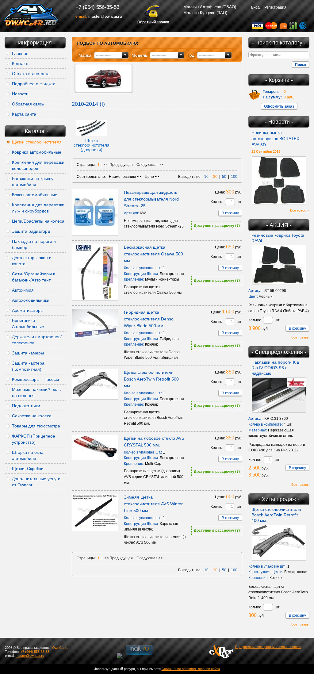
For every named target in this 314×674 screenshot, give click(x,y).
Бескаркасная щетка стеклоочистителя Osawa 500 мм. (153, 254)
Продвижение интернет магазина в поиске (268, 647)
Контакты (21, 63)
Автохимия (23, 290)
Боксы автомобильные (34, 194)
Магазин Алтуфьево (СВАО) (209, 7)
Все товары (300, 337)
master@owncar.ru (105, 16)
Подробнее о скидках (33, 83)
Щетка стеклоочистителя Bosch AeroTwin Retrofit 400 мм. (276, 515)
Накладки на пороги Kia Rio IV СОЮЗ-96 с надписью (275, 368)
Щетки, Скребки (28, 468)
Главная (20, 53)
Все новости (299, 210)
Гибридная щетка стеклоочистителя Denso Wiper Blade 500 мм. (149, 319)
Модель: (140, 55)
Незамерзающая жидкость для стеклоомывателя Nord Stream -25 (151, 199)
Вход (255, 7)
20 (215, 176)
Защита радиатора (31, 231)
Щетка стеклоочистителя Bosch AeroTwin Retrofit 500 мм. (151, 379)
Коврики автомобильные (36, 152)
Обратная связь (28, 103)
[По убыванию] (137, 176)
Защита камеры (28, 352)
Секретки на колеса (32, 415)
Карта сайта (24, 114)
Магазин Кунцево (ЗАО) (205, 12)
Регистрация (275, 7)
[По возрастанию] (140, 176)
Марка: (85, 55)
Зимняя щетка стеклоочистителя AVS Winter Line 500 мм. (153, 504)
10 (206, 176)
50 (224, 176)
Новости (20, 93)
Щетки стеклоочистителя (37, 142)
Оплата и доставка (31, 73)
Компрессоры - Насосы (35, 379)
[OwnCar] (31, 15)
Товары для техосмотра (36, 425)
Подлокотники (26, 405)
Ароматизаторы (28, 310)
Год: (191, 55)
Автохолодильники (30, 300)
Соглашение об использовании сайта (191, 669)
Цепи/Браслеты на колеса (38, 221)
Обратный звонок (153, 22)
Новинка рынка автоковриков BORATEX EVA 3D (275, 138)
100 (234, 176)
